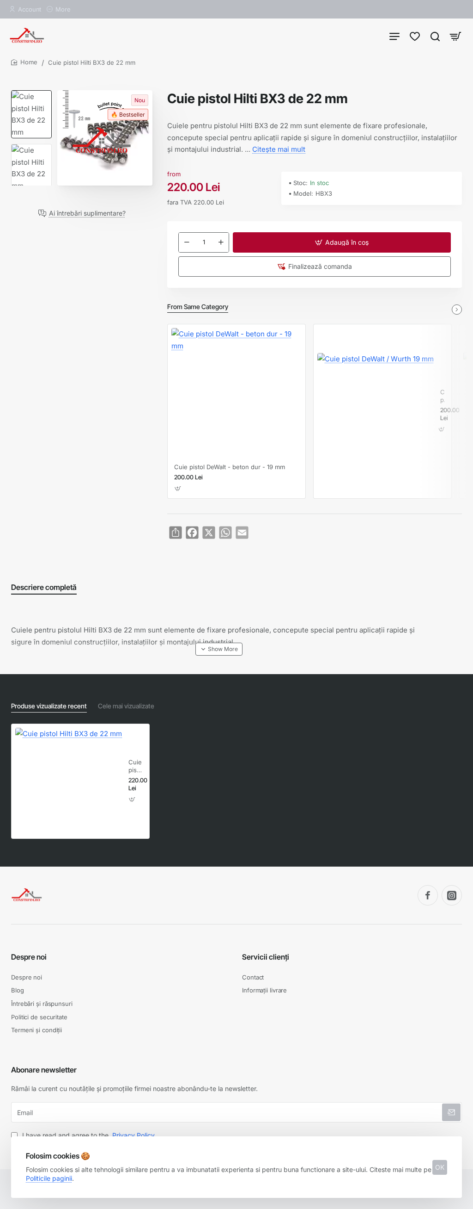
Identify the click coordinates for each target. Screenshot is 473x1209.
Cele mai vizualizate (126, 706)
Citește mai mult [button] (278, 149)
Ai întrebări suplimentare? (87, 213)
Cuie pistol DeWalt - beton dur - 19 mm (229, 467)
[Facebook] (428, 895)
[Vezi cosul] (455, 36)
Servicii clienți (265, 956)
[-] (186, 242)
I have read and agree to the (87, 1135)
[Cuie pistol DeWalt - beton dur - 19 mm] (236, 393)
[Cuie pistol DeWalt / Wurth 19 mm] (375, 411)
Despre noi (29, 956)
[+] (221, 242)
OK (439, 1167)
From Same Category (197, 306)
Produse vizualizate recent (49, 706)
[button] (342, 242)
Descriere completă (44, 587)
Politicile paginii (49, 1178)
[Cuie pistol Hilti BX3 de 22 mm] (68, 781)
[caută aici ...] (435, 36)
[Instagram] (452, 895)
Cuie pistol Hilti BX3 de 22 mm (135, 766)
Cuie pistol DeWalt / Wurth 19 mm (442, 396)
